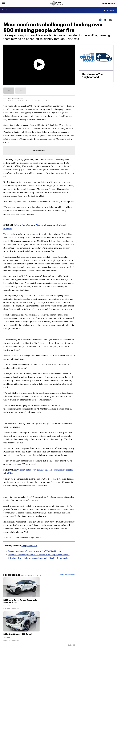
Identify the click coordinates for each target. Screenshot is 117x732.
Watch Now (108, 3)
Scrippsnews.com (29, 545)
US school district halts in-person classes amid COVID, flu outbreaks (38, 558)
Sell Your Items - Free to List (31, 575)
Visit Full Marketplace (67, 575)
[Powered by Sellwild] (71, 645)
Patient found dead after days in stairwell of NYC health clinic (35, 551)
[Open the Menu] (3, 3)
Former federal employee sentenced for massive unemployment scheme (38, 554)
